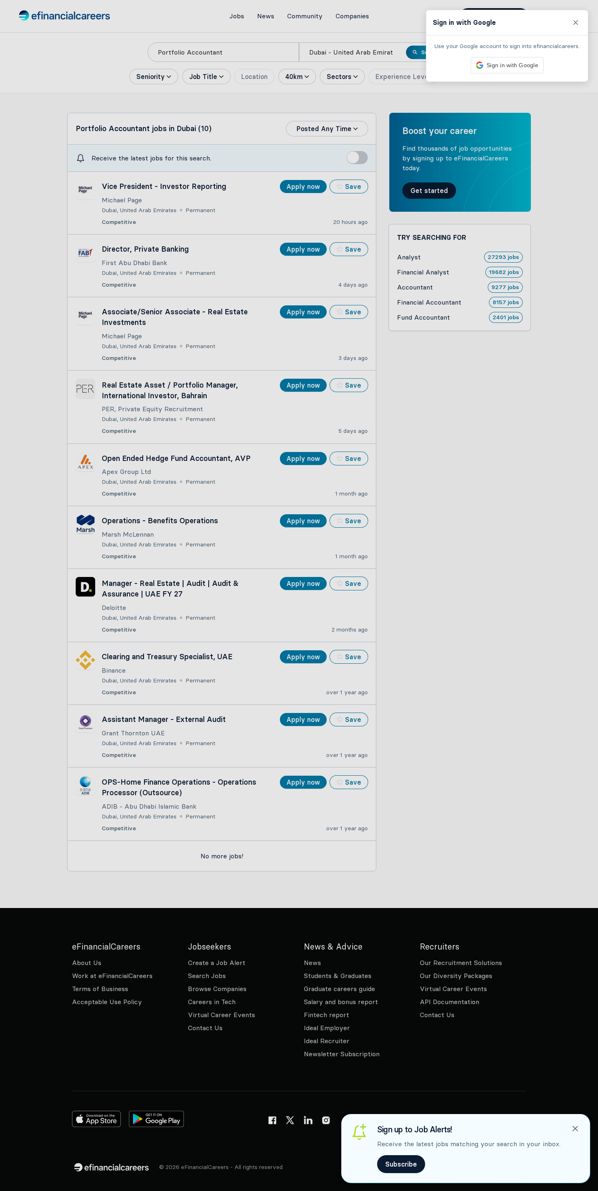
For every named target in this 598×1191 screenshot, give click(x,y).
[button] (299, 595)
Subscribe (401, 1164)
